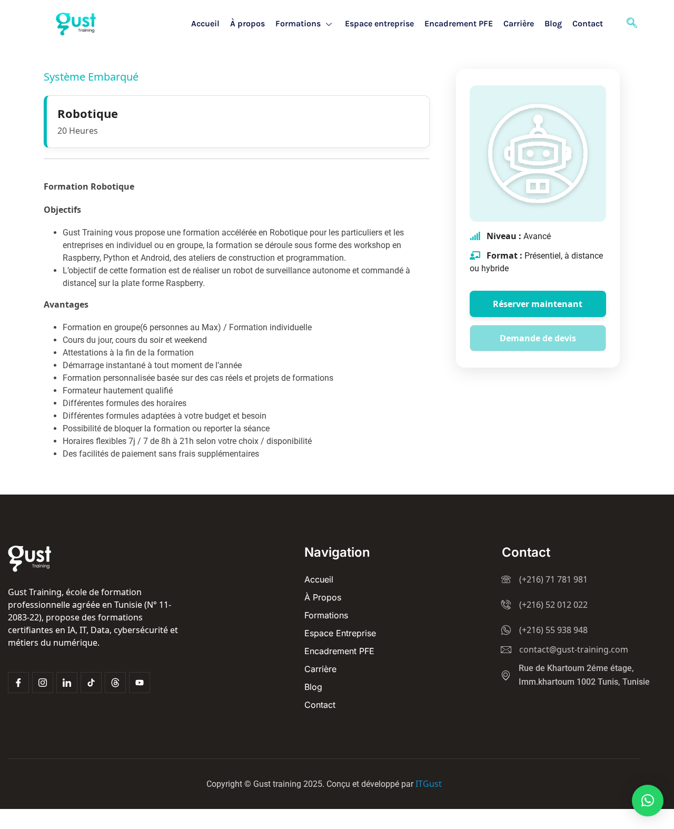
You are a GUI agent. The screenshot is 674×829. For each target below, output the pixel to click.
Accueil (205, 23)
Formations (298, 23)
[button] (647, 800)
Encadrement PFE (458, 23)
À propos (247, 23)
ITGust (428, 783)
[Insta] (42, 682)
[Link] (66, 682)
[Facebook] (18, 682)
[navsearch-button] (631, 23)
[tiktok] (91, 682)
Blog (553, 23)
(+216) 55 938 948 (553, 630)
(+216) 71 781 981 (553, 579)
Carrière (518, 23)
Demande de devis (538, 338)
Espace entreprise (379, 23)
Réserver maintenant (537, 304)
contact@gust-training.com (573, 649)
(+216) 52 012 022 (553, 604)
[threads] (115, 682)
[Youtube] (139, 682)
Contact (587, 23)
